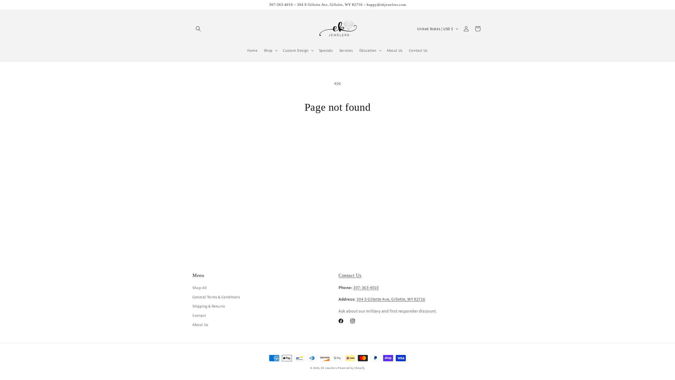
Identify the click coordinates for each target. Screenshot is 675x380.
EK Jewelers (329, 368)
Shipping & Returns (208, 306)
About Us (200, 324)
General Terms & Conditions (216, 297)
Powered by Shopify (351, 368)
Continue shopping (337, 133)
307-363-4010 (366, 287)
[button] (198, 29)
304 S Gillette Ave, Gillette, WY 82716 (390, 299)
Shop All (199, 287)
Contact (199, 315)
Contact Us (350, 275)
